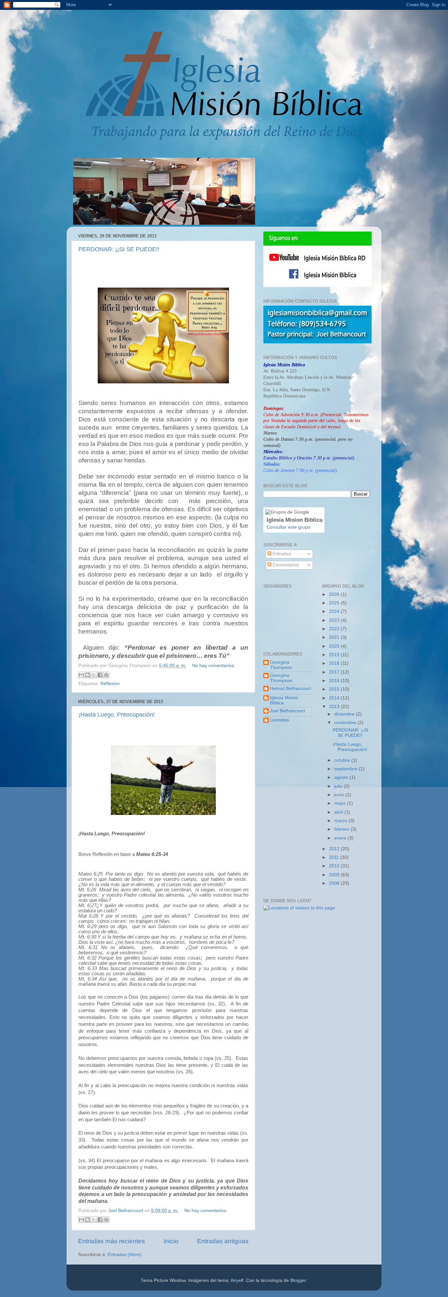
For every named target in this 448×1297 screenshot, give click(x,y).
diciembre (345, 714)
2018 (335, 663)
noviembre (345, 722)
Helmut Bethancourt (290, 688)
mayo (340, 803)
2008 (335, 883)
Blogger (298, 1280)
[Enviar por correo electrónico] (81, 675)
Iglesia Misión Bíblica (284, 700)
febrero (342, 829)
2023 (335, 620)
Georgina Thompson (281, 665)
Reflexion (110, 683)
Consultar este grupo (288, 527)
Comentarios (285, 564)
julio (339, 786)
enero (341, 838)
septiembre (346, 768)
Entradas (281, 553)
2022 (335, 628)
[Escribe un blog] (87, 675)
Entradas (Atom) (125, 1254)
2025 (335, 602)
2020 (335, 646)
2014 (335, 698)
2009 (335, 874)
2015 (335, 689)
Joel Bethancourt (287, 710)
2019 (335, 654)
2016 (335, 680)
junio (339, 794)
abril (339, 812)
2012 (335, 848)
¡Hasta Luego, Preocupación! (116, 714)
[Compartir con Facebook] (100, 675)
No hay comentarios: (213, 665)
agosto (342, 777)
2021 (335, 637)
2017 (335, 672)
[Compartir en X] (94, 675)
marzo (341, 820)
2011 (334, 857)
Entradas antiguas (223, 1241)
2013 (335, 706)
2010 (335, 865)
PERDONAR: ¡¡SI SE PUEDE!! (118, 249)
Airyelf (237, 1280)
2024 (335, 611)
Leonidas (279, 720)
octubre (342, 760)
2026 (335, 594)
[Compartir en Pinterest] (106, 675)
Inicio (171, 1241)
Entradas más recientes (111, 1241)
